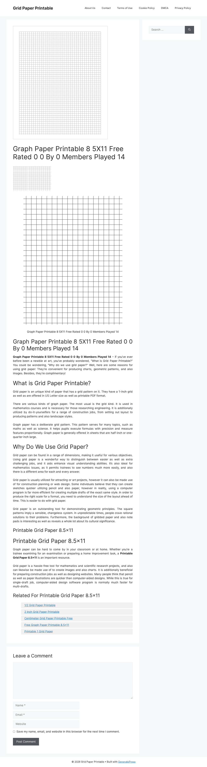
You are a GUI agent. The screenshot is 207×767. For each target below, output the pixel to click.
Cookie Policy (147, 8)
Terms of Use (124, 8)
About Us (90, 8)
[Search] (189, 30)
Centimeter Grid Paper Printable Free (48, 618)
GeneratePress (127, 761)
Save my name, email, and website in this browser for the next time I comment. (68, 731)
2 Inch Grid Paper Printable (41, 611)
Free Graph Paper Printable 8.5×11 (46, 625)
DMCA (164, 8)
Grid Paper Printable (33, 8)
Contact (106, 8)
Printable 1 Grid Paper (38, 631)
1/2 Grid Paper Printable (39, 605)
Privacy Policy (183, 8)
